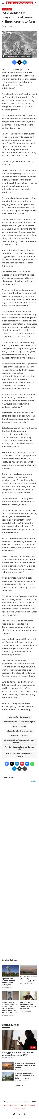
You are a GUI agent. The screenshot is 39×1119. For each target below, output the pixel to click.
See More (19, 1086)
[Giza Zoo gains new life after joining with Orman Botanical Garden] (8, 1076)
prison (15, 735)
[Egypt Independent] (19, 3)
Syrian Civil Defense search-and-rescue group (20, 741)
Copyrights (31, 1105)
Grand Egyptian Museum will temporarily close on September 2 (25, 1065)
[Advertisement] (19, 870)
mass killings (20, 726)
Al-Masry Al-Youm (24, 1102)
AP (5, 27)
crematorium (11, 721)
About (6, 1105)
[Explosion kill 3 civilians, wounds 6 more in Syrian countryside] (10, 971)
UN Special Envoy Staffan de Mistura (20, 755)
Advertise (13, 1105)
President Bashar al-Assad (20, 731)
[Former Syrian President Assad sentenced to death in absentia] (28, 995)
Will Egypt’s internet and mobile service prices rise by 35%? (17, 1053)
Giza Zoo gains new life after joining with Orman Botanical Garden (25, 1075)
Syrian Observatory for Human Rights (20, 748)
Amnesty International (20, 717)
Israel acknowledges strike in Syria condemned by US (28, 979)
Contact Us (22, 1105)
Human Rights (29, 721)
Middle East (7, 9)
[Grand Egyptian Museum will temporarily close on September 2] (8, 1066)
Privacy (16, 1109)
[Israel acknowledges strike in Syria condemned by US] (28, 970)
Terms (23, 1109)
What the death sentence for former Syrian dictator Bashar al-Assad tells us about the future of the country (10, 1007)
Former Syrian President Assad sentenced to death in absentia (28, 1005)
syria (26, 735)
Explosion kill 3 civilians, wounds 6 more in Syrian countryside (9, 981)
